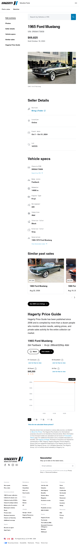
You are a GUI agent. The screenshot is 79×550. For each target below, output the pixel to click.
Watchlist (16, 9)
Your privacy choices (13, 542)
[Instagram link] (13, 465)
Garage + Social (27, 512)
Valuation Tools (25, 3)
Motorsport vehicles (9, 507)
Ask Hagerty (44, 490)
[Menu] (76, 3)
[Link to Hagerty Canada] (9, 538)
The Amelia (44, 520)
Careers (62, 495)
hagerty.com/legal (43, 439)
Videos (24, 500)
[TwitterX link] (9, 465)
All (23, 505)
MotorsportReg (27, 517)
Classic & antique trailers (11, 502)
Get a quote (7, 485)
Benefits (43, 493)
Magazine (43, 498)
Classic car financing (10, 517)
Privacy (62, 515)
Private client (7, 512)
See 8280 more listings (37, 304)
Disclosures (31, 542)
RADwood (44, 531)
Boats (5, 510)
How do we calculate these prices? (41, 424)
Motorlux (43, 529)
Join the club (44, 485)
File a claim (7, 488)
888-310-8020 (45, 510)
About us (62, 488)
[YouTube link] (17, 465)
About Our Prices (37, 432)
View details (46, 351)
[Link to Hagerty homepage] (13, 459)
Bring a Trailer (37, 111)
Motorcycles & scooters (10, 505)
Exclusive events (45, 500)
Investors (62, 503)
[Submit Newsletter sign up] (72, 465)
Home (61, 485)
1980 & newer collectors (10, 495)
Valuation (43, 488)
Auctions (25, 485)
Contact (62, 500)
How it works (26, 493)
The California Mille (46, 522)
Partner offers (45, 495)
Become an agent (9, 527)
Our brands (63, 493)
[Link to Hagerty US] (5, 538)
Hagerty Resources (28, 515)
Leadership (63, 490)
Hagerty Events (45, 517)
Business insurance (9, 515)
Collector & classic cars (10, 497)
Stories (24, 502)
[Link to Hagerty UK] (12, 538)
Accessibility (23, 542)
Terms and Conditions (51, 472)
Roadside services (46, 507)
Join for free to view (34, 363)
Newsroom (63, 498)
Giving (61, 505)
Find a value (6, 9)
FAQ (61, 512)
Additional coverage (9, 520)
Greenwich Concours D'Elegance (47, 525)
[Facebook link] (5, 465)
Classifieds (26, 488)
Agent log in (7, 530)
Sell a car (25, 490)
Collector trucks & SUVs (10, 500)
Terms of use (44, 542)
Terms (61, 517)
